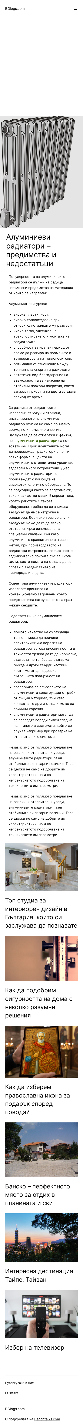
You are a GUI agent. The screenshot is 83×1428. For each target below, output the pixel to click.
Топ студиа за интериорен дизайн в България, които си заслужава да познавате (41, 913)
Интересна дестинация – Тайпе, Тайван (41, 1275)
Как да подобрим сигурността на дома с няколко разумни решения (39, 1003)
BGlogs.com (15, 8)
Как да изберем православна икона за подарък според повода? (37, 1099)
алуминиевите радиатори (35, 440)
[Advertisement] (41, 74)
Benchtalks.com (47, 1419)
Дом (31, 1383)
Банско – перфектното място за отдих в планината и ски (37, 1195)
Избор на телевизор (34, 1347)
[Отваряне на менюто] (75, 8)
